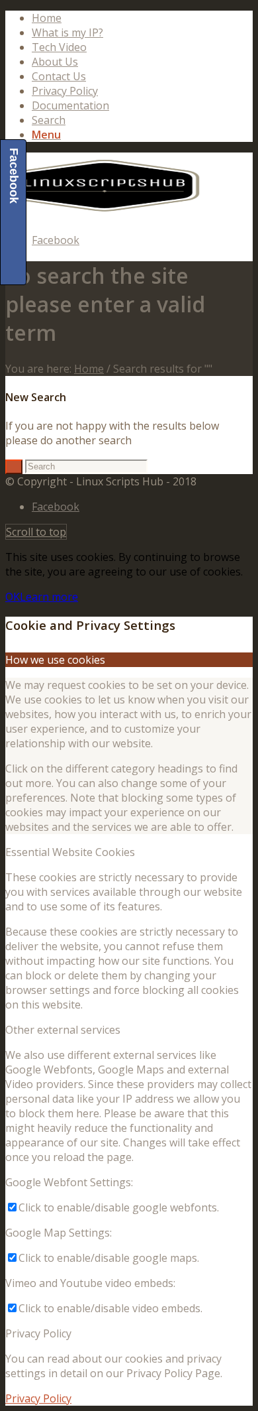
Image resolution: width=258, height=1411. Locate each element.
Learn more (49, 596)
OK (12, 596)
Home (47, 18)
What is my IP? (67, 32)
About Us (55, 61)
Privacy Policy (65, 91)
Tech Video (59, 47)
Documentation (70, 105)
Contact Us (59, 76)
